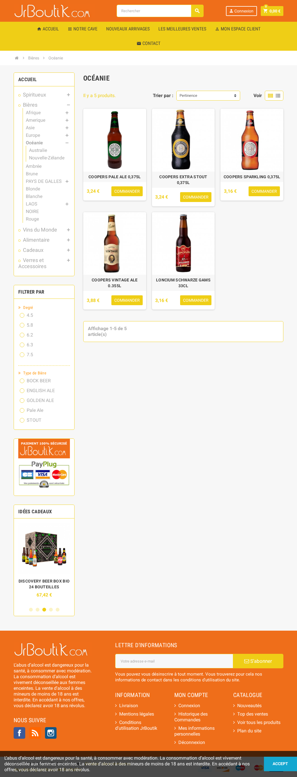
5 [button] (57, 610)
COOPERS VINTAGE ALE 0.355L (114, 283)
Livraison (128, 705)
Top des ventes (252, 714)
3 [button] (44, 610)
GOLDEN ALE (40, 400)
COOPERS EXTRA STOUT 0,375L (183, 179)
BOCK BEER (39, 380)
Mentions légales (136, 714)
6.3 (30, 344)
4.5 (30, 315)
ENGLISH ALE (41, 390)
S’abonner (260, 661)
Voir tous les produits (258, 722)
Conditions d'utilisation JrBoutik (136, 725)
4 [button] (51, 610)
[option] (44, 563)
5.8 (30, 325)
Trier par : (163, 95)
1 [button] (31, 610)
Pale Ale (35, 410)
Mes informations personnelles (194, 731)
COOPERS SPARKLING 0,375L (252, 176)
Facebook (19, 733)
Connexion (241, 10)
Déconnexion (191, 742)
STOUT (34, 420)
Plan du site (249, 731)
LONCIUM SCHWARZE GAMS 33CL (183, 283)
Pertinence (188, 95)
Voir (257, 95)
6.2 (30, 335)
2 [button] (37, 610)
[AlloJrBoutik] (54, 10)
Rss (35, 733)
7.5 (30, 354)
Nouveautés (249, 705)
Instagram (51, 733)
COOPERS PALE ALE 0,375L (114, 176)
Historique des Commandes (191, 717)
